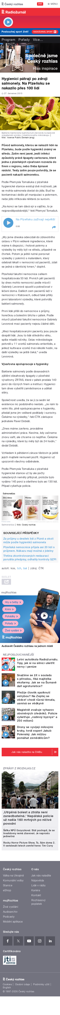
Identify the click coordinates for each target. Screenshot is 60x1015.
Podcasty (9, 916)
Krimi (8, 609)
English (7, 987)
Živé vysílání (12, 630)
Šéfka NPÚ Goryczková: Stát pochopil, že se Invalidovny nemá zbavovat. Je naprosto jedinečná (29, 833)
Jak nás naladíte (41, 875)
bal (25, 568)
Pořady (24, 40)
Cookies (7, 984)
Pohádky (10, 616)
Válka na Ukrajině (13, 875)
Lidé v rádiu (38, 885)
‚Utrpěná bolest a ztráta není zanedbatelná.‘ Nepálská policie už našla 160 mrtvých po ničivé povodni (28, 817)
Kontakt (36, 895)
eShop (7, 890)
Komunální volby (13, 880)
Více (38, 40)
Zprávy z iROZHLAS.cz (19, 768)
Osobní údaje (22, 984)
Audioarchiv (10, 911)
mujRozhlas (8, 592)
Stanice (7, 885)
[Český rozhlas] (12, 4)
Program (8, 40)
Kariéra (35, 890)
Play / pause (8, 223)
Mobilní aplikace (13, 921)
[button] (53, 227)
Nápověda (37, 880)
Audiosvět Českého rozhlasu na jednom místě (27, 646)
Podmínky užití (41, 984)
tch (19, 568)
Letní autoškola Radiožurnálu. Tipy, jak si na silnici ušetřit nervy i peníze (37, 663)
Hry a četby (11, 602)
